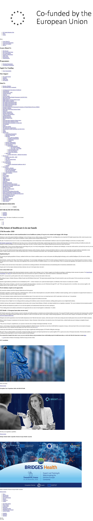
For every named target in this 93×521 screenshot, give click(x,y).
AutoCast (5, 94)
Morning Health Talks (7, 118)
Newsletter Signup (7, 503)
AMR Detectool (6, 179)
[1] (37, 327)
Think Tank (5, 55)
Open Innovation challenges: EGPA (10, 121)
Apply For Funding (7, 43)
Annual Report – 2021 (7, 92)
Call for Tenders (6, 96)
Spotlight (5, 77)
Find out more (3, 385)
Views (4, 130)
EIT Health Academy (15, 147)
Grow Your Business (12, 151)
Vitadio (4, 131)
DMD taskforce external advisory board (11, 99)
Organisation (11, 140)
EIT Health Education (13, 146)
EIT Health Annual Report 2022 (10, 102)
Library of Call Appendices (8, 114)
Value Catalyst (6, 201)
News (4, 33)
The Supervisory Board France (9, 127)
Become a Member (7, 86)
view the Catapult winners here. (7, 315)
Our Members (6, 197)
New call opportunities (10, 170)
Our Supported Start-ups (8, 196)
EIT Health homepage (7, 105)
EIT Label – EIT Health (16, 148)
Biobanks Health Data (10, 135)
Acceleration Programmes (8, 65)
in (3, 224)
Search (4, 125)
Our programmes (9, 144)
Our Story (7, 158)
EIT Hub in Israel (6, 187)
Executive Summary (7, 108)
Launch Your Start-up (12, 152)
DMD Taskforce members (8, 100)
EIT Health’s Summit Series (6, 243)
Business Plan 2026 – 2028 (11, 157)
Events (4, 34)
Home (1, 217)
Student (9, 141)
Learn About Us (6, 41)
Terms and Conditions (7, 173)
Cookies (4, 174)
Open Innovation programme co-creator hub (12, 122)
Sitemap (4, 177)
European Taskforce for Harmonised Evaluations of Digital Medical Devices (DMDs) (21, 107)
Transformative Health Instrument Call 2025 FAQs (14, 129)
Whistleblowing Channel (8, 509)
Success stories (6, 190)
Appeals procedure (7, 93)
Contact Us (7, 160)
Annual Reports (6, 58)
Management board (7, 116)
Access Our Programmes (8, 42)
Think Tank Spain (6, 199)
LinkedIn (5, 212)
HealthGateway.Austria (8, 186)
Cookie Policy (6, 176)
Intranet (4, 498)
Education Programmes (8, 64)
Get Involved (5, 166)
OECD (9, 273)
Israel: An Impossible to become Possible (11, 192)
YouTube (5, 215)
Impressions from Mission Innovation (11, 191)
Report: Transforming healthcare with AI (17, 164)
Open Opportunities (7, 70)
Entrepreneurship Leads (13, 149)
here (85, 335)
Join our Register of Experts (9, 194)
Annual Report (6, 91)
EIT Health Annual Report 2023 (10, 103)
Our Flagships (6, 124)
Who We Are (5, 50)
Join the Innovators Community (9, 87)
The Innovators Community (11, 171)
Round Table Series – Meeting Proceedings (17, 154)
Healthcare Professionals (13, 138)
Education (7, 136)
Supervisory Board (7, 126)
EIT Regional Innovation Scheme (10, 183)
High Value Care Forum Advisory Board (11, 109)
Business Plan (6, 57)
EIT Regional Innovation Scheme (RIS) (11, 185)
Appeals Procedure (7, 508)
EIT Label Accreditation (13, 137)
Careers (4, 501)
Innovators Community (8, 198)
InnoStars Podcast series (8, 113)
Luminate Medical (7, 115)
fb (3, 222)
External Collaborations (8, 54)
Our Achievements (7, 53)
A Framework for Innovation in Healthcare (12, 89)
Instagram (5, 213)
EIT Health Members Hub (8, 32)
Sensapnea (5, 181)
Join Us (4, 45)
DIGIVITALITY (6, 98)
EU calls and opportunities (8, 188)
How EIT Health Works (8, 52)
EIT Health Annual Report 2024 (10, 104)
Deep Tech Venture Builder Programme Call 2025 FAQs (15, 97)
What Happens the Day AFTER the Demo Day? (13, 193)
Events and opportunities (10, 169)
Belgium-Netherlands (7, 182)
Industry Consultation (7, 111)
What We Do (5, 132)
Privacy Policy (6, 175)
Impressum (5, 110)
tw (3, 223)
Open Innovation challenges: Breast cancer (12, 120)
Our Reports (5, 80)
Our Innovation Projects (10, 143)
